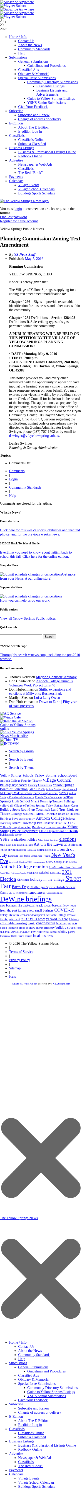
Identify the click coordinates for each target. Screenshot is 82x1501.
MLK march (5, 845)
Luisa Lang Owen (47, 697)
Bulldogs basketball (23, 813)
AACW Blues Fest (7, 873)
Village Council (57, 780)
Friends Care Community (48, 797)
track (39, 905)
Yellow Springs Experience (48, 840)
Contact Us (26, 41)
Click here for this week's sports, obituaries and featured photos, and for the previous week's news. (40, 532)
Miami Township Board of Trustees (58, 813)
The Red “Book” (30, 173)
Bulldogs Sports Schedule (36, 193)
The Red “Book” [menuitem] (30, 1466)
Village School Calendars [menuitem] (36, 1482)
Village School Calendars (36, 189)
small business (44, 910)
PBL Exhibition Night (22, 845)
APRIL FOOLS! (20, 931)
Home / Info (18, 37)
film (19, 905)
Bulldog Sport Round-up (17, 809)
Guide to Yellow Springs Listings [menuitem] (51, 1392)
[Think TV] (9, 740)
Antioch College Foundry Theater (21, 780)
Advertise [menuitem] (16, 1453)
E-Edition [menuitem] (16, 1416)
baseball (57, 905)
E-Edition (16, 123)
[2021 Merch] (19, 736)
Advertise (16, 160)
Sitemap (15, 968)
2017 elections (18, 892)
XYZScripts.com (61, 983)
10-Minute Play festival (65, 867)
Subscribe (16, 111)
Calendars (16, 181)
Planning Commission (40, 785)
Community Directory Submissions (52, 82)
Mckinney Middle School (16, 793)
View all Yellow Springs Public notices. (28, 618)
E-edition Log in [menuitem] (30, 1425)
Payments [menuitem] (16, 1470)
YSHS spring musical (13, 849)
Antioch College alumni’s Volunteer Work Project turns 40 (41, 683)
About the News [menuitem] (30, 1351)
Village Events (28, 185)
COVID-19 (64, 909)
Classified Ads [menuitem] (28, 1375)
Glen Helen (37, 789)
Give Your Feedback (33, 107)
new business (8, 905)
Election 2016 (25, 862)
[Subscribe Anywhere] (17, 2)
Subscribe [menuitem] (16, 1404)
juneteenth (13, 862)
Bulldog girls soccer (11, 834)
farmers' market (20, 873)
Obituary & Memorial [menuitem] (33, 1379)
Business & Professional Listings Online (47, 152)
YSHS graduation (13, 839)
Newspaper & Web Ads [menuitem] (35, 1458)
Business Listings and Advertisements (51, 92)
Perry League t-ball (45, 793)
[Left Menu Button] (41, 1335)
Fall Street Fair (55, 873)
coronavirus (45, 923)
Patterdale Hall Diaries (12, 936)
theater (4, 919)
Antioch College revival (61, 915)
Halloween (31, 850)
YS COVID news (33, 919)
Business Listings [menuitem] (21, 1441)
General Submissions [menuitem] (33, 1367)
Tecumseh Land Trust (51, 809)
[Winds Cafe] (10, 717)
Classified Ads (28, 70)
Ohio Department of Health (58, 831)
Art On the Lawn (48, 844)
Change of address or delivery (39, 119)
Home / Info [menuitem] (18, 1342)
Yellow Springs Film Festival (61, 862)
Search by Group (21, 751)
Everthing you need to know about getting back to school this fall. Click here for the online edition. (36, 554)
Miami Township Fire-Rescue (33, 823)
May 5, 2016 (34, 259)
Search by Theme (21, 767)
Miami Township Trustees (47, 801)
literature (14, 915)
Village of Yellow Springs (29, 805)
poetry (71, 931)
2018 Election (73, 844)
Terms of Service (21, 952)
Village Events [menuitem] (28, 1478)
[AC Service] (10, 713)
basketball (29, 905)
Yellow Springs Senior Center (62, 805)
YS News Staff (24, 254)
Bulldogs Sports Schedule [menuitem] (36, 1486)
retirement (14, 919)
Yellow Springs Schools (17, 775)
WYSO (63, 793)
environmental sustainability (49, 931)
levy (66, 905)
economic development (32, 915)
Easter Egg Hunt (15, 856)
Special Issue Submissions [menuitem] (37, 1383)
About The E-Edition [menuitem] (33, 1421)
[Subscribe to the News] (13, 6)
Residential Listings (50, 86)
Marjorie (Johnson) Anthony (56, 677)
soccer (47, 905)
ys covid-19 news (57, 919)
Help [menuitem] (21, 1359)
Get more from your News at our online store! (37, 576)
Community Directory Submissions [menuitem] (52, 1388)
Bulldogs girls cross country (49, 827)
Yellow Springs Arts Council (61, 789)
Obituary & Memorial (33, 74)
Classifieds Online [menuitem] (31, 1433)
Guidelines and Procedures (46, 65)
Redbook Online (30, 156)
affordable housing (13, 923)
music (31, 923)
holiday (32, 839)
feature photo (26, 910)
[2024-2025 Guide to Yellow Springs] (19, 728)
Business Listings (21, 148)
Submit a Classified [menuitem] (32, 1437)
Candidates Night (54, 893)
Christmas (23, 879)
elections (67, 839)
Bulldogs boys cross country (17, 818)
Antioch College (50, 818)
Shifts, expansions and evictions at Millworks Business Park (40, 691)
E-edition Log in (30, 131)
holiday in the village (47, 879)
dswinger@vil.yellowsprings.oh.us (34, 436)
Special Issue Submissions (37, 78)
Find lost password (13, 217)
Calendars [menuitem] (16, 1474)
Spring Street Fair (46, 849)
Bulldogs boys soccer (13, 785)
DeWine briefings (26, 899)
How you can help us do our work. (25, 600)
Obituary (74, 919)
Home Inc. (61, 823)
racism (28, 936)
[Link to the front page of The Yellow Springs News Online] (24, 201)
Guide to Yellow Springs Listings (51, 98)
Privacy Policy (19, 960)
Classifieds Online (31, 140)
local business (43, 936)
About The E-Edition (33, 127)
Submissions (18, 57)
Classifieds (17, 135)
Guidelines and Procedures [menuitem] (46, 1371)
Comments (17, 471)
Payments (16, 177)
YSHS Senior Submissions (46, 103)
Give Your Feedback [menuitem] (33, 1400)
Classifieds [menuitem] (17, 1429)
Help (21, 53)
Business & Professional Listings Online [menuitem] (47, 1445)
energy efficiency (45, 927)
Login (13, 479)
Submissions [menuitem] (18, 1363)
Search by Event (21, 759)
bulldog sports (65, 927)
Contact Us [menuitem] (26, 1346)
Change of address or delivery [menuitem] (39, 1412)
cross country (27, 927)
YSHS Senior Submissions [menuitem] (46, 1396)
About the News (30, 45)
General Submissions (33, 61)
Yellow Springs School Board (56, 775)
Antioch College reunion (24, 866)
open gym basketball (38, 872)
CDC (71, 823)
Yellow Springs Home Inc (15, 827)
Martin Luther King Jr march (37, 856)
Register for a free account (19, 221)
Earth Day (20, 887)
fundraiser (37, 892)
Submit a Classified (32, 144)
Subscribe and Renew (34, 115)
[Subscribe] (9, 743)
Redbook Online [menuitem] (30, 1449)
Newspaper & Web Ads (35, 164)
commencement (39, 862)
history (3, 915)
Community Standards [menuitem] (34, 1355)
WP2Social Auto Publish (24, 983)
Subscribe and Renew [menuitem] (34, 1408)
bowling (61, 923)
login (18, 209)
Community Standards (34, 49)
